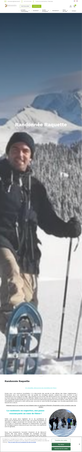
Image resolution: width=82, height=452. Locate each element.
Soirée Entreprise (45, 10)
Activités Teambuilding (24, 10)
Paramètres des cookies (61, 440)
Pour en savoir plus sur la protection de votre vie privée (22, 442)
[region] (41, 444)
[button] (41, 372)
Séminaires (36, 6)
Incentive (35, 10)
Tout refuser (61, 444)
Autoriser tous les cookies (61, 448)
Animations (55, 10)
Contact (74, 10)
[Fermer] (79, 444)
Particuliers (25, 6)
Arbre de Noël (65, 10)
